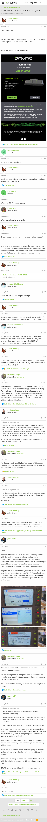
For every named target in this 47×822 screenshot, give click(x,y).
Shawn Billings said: (10, 422)
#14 (45, 459)
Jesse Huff (11, 538)
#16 (45, 518)
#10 (45, 333)
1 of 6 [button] (17, 800)
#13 (45, 418)
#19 (45, 704)
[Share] (42, 26)
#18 (45, 664)
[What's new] (40, 3)
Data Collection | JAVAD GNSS (15, 275)
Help (27, 820)
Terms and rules (7, 820)
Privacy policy (19, 820)
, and (21, 144)
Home (33, 820)
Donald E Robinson (15, 284)
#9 (45, 313)
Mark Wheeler (13, 150)
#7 (45, 271)
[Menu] (3, 2)
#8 (45, 292)
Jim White (11, 191)
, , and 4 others (22, 532)
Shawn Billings (13, 374)
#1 (45, 26)
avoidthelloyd (13, 410)
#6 (45, 233)
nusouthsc (11, 208)
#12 (45, 383)
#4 (45, 199)
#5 (45, 216)
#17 (45, 546)
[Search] (44, 3)
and (17, 369)
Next (24, 800)
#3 (45, 175)
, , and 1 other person (21, 773)
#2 (45, 158)
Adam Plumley (8, 13)
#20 (45, 788)
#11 (45, 357)
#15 (45, 485)
